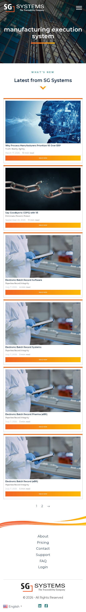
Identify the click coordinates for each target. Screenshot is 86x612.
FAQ (43, 561)
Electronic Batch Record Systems (23, 347)
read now (43, 158)
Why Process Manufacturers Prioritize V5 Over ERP (33, 145)
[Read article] (43, 122)
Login (43, 567)
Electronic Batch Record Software (23, 280)
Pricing (43, 542)
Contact (43, 548)
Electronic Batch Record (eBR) (21, 481)
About (43, 536)
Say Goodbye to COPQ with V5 (21, 212)
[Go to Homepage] (24, 8)
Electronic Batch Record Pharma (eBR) (26, 414)
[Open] (79, 8)
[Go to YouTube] (40, 606)
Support (43, 555)
